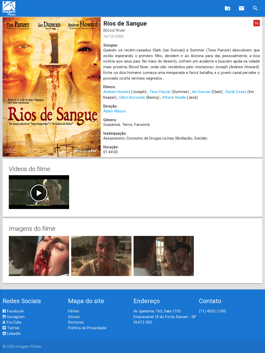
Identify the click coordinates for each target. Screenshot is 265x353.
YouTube (13, 322)
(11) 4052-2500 (212, 311)
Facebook (15, 311)
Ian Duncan (201, 91)
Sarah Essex (235, 91)
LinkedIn (13, 333)
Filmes (73, 311)
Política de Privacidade (87, 327)
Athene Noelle (174, 97)
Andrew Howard (116, 91)
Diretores (76, 322)
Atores (74, 316)
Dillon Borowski (132, 97)
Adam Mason (114, 111)
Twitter (13, 327)
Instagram (15, 316)
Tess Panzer (160, 91)
